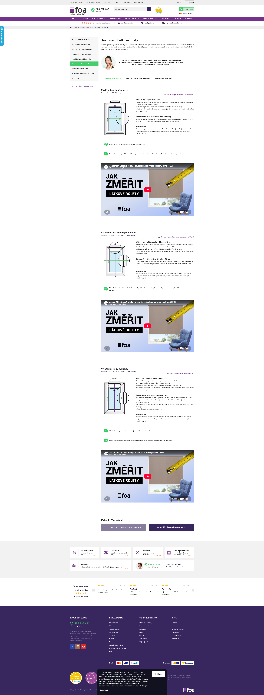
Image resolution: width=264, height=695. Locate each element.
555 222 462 (102, 9)
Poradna (112, 642)
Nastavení (104, 690)
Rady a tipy (76, 78)
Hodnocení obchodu (94, 2)
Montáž (111, 638)
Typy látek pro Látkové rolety (82, 59)
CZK (178, 2)
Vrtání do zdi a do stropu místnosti (138, 78)
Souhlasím (158, 674)
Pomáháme (175, 632)
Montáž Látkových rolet (80, 68)
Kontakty (127, 2)
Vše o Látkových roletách (80, 40)
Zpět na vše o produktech (82, 86)
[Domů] (71, 27)
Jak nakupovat (114, 632)
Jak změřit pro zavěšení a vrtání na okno (180, 94)
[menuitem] (75, 19)
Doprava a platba (77, 2)
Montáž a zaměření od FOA (117, 648)
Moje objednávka (139, 2)
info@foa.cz (153, 567)
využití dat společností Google (136, 686)
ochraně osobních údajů (114, 686)
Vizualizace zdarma (115, 626)
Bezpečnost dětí (177, 635)
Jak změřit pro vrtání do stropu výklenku (180, 373)
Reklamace (143, 629)
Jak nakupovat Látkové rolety (82, 49)
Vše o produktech (114, 629)
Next (193, 590)
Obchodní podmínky (145, 623)
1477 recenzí (84, 596)
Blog (117, 2)
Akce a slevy (143, 638)
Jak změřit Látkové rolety (81, 64)
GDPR (141, 632)
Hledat (149, 9)
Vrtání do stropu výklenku (163, 78)
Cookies (142, 635)
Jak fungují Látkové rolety (81, 44)
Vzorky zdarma (114, 623)
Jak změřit (112, 635)
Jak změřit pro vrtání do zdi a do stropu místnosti (177, 237)
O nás (108, 2)
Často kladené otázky (116, 645)
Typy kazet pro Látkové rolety (82, 54)
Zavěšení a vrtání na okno (112, 78)
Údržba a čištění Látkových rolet (83, 73)
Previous (93, 590)
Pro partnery (175, 638)
